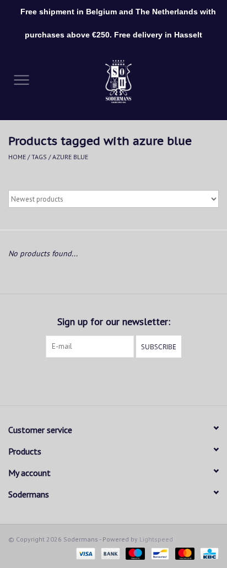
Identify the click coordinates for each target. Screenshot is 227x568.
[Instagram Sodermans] (123, 380)
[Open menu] (21, 79)
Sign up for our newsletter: (113, 321)
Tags (39, 157)
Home (17, 157)
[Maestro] (134, 553)
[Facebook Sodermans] (103, 380)
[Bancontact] (159, 553)
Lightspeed (156, 539)
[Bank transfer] (109, 553)
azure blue (70, 157)
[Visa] (84, 553)
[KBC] (207, 553)
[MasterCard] (183, 553)
